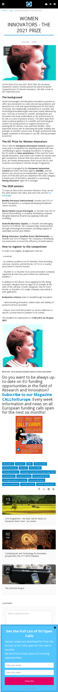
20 (8, 570)
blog (11, 10)
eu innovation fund (41, 476)
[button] (3, 4)
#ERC (29, 464)
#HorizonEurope (10, 468)
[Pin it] (48, 489)
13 (8, 500)
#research (20, 464)
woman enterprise (37, 480)
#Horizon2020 (40, 464)
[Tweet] (43, 489)
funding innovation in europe (15, 480)
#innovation (8, 464)
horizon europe (24, 476)
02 (8, 535)
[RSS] (53, 489)
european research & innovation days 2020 (38, 472)
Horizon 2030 (35, 468)
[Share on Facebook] (39, 489)
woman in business (11, 484)
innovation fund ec (11, 472)
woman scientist (28, 484)
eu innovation (9, 476)
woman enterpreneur (45, 484)
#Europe (23, 468)
